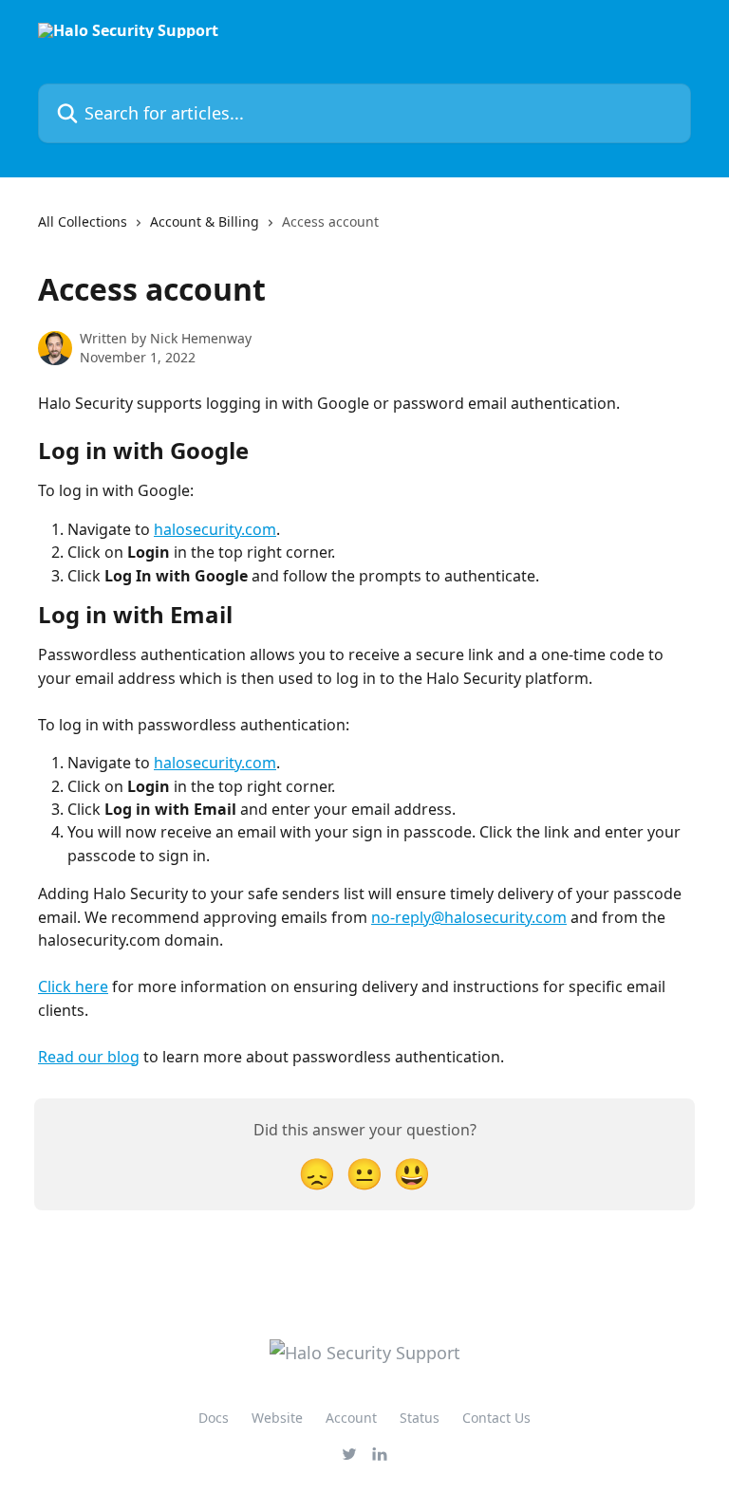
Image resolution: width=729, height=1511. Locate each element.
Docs (213, 1418)
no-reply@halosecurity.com (469, 917)
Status (419, 1418)
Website (277, 1418)
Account (351, 1418)
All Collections (82, 221)
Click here (73, 986)
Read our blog (89, 1056)
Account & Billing (204, 221)
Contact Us (496, 1418)
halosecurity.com (215, 529)
